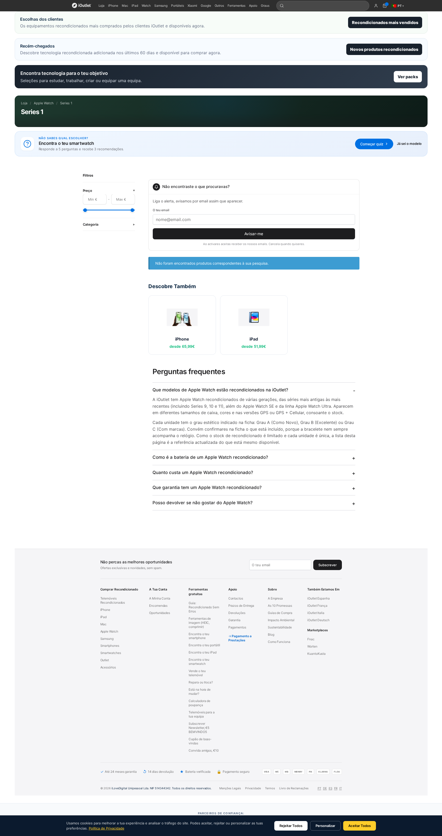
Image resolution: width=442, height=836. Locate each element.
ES (330, 788)
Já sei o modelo (409, 143)
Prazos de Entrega (241, 606)
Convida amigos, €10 (204, 750)
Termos (270, 788)
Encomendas (158, 606)
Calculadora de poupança (199, 703)
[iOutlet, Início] (81, 6)
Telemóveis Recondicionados (112, 600)
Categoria (109, 225)
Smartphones (109, 646)
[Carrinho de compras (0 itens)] (385, 6)
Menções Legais (230, 788)
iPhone (113, 5)
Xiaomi (192, 5)
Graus (265, 5)
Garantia (234, 620)
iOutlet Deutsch (318, 620)
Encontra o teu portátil (204, 645)
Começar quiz (371, 144)
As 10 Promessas (280, 606)
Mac (125, 5)
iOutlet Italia (315, 613)
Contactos (235, 598)
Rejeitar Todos (290, 826)
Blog (271, 634)
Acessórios (108, 667)
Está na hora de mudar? (200, 692)
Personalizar (325, 826)
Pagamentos (237, 627)
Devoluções (236, 613)
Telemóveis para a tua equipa (202, 714)
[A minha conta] (376, 6)
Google (206, 5)
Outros (219, 5)
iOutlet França (317, 606)
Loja (102, 5)
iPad (135, 5)
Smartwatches (110, 653)
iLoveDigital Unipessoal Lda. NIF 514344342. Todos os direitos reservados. (161, 788)
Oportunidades (159, 613)
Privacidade (253, 788)
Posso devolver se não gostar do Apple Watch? (202, 502)
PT (319, 788)
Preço (109, 191)
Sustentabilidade (280, 627)
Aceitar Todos (359, 826)
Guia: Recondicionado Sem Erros (204, 607)
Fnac (311, 639)
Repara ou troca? (201, 682)
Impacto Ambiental (281, 620)
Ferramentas (236, 5)
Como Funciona (279, 642)
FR (335, 788)
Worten (312, 646)
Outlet (104, 660)
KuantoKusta (316, 654)
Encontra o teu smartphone (199, 636)
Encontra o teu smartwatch (199, 662)
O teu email (161, 210)
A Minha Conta (159, 598)
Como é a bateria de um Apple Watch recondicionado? (210, 457)
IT (340, 788)
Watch (146, 5)
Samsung (160, 5)
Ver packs (408, 76)
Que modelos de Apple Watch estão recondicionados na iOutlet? (220, 389)
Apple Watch (44, 103)
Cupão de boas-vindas (200, 741)
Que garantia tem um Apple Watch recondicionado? (207, 487)
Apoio (253, 5)
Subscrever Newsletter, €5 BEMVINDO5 (199, 728)
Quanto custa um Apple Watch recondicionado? (202, 472)
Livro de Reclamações (294, 788)
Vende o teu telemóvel (197, 673)
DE (325, 788)
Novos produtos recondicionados (384, 49)
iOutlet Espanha (318, 598)
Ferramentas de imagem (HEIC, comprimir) (200, 623)
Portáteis (177, 5)
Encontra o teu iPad (202, 652)
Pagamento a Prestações (240, 638)
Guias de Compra (280, 613)
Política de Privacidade (106, 828)
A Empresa (275, 598)
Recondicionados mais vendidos (385, 22)
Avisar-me (253, 233)
